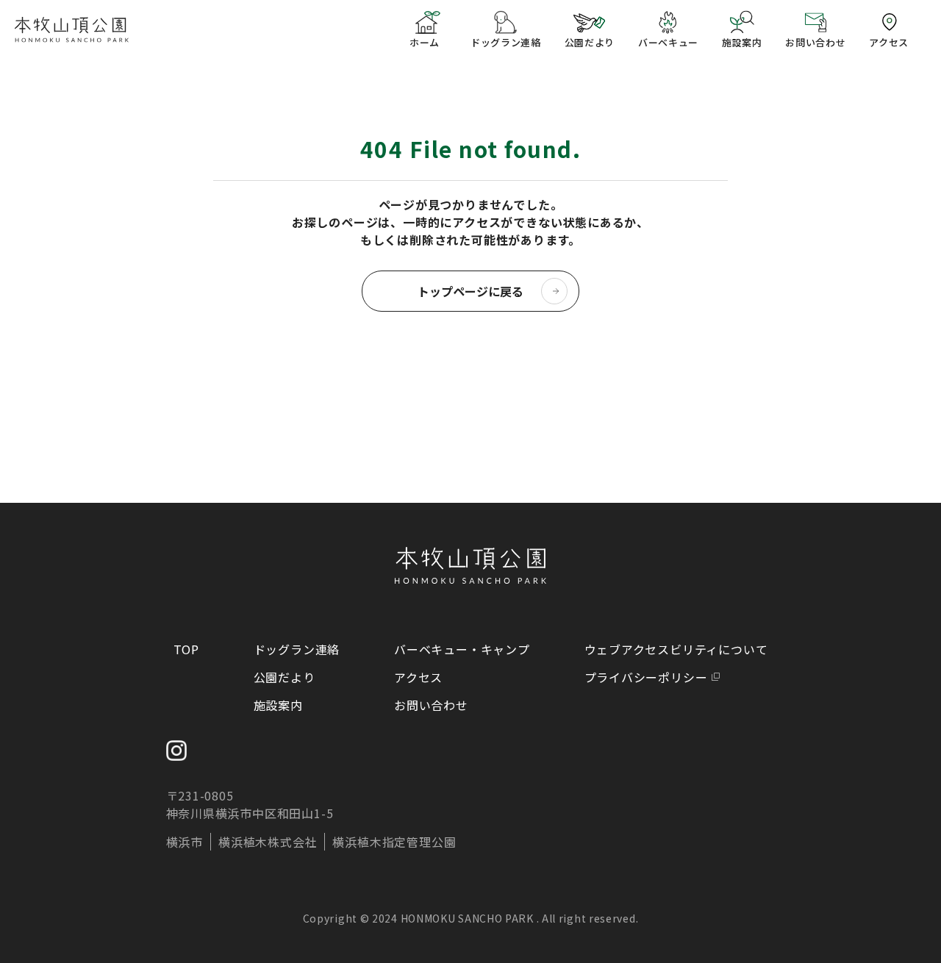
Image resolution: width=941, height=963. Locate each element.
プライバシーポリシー (646, 677)
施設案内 (278, 705)
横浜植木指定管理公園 (394, 842)
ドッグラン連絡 (297, 649)
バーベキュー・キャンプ (462, 649)
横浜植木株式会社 (267, 842)
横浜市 (184, 842)
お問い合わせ (431, 705)
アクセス (418, 677)
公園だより (284, 677)
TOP (186, 649)
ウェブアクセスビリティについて (676, 649)
